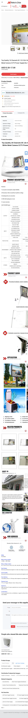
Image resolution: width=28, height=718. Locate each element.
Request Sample (24, 77)
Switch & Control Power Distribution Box (10, 688)
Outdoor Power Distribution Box (9, 685)
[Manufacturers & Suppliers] (14, 2)
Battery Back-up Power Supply (20, 668)
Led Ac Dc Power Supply (7, 701)
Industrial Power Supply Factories (9, 698)
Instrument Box (5, 681)
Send (13, 626)
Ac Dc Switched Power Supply (21, 701)
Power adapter (17, 666)
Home (2, 10)
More (2, 707)
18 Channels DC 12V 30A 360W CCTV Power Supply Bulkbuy (15, 705)
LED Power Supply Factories (8, 695)
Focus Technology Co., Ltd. (17, 712)
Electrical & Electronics (9, 10)
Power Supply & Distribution (20, 10)
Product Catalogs (20, 663)
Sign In (3, 106)
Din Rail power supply (5, 666)
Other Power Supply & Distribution (19, 681)
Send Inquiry (13, 74)
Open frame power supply (6, 668)
